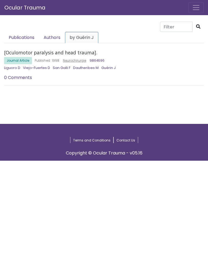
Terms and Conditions (91, 140)
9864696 (97, 60)
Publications (21, 37)
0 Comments (18, 77)
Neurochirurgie (74, 60)
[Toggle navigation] (196, 7)
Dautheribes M (86, 67)
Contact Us (125, 140)
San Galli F (61, 67)
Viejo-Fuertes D (36, 67)
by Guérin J (82, 37)
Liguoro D (12, 67)
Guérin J (108, 67)
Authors (52, 37)
